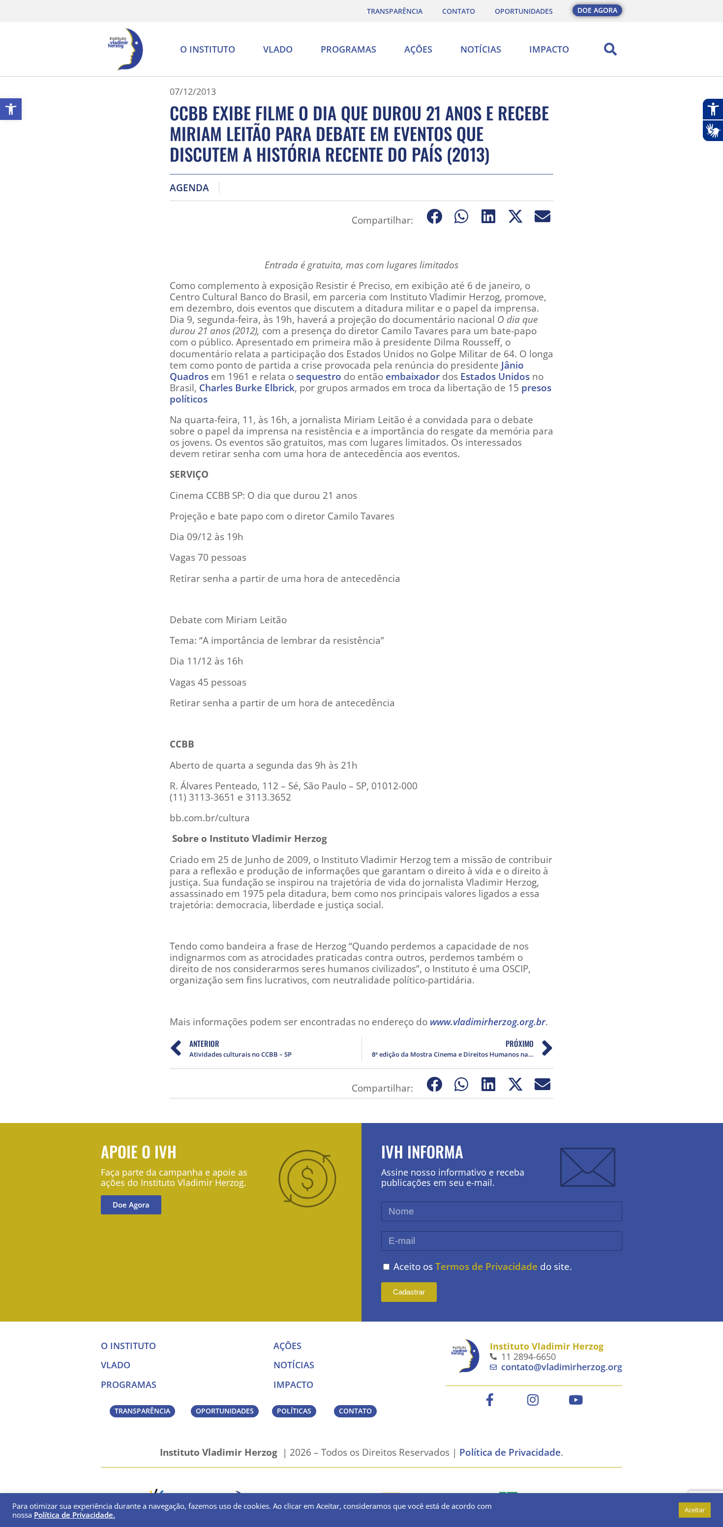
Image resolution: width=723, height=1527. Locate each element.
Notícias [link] (480, 49)
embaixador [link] (413, 376)
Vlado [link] (278, 49)
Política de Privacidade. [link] (74, 1515)
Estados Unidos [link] (495, 376)
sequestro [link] (318, 376)
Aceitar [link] (695, 1509)
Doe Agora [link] (131, 1205)
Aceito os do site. (482, 1266)
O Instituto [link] (207, 49)
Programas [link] (348, 49)
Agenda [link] (189, 187)
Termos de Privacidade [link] (486, 1266)
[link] (11, 109)
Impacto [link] (549, 49)
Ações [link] (418, 49)
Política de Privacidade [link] (510, 1452)
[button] (610, 49)
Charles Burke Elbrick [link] (247, 387)
